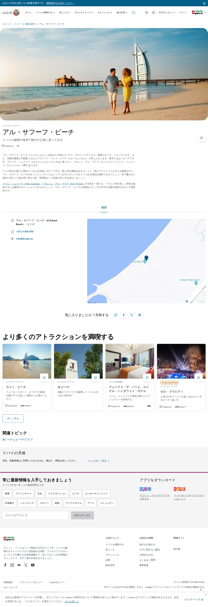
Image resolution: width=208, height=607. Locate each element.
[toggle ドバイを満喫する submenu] (54, 12)
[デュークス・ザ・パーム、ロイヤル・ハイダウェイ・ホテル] (130, 361)
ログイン (183, 12)
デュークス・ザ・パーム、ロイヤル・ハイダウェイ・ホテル (129, 389)
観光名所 (30, 24)
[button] (194, 599)
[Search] (147, 12)
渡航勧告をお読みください (59, 3)
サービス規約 (184, 587)
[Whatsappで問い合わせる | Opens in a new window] (116, 315)
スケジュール (103, 12)
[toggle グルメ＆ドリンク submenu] (92, 12)
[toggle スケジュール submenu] (111, 12)
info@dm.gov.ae (24, 239)
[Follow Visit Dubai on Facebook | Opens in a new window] (5, 565)
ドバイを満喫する (44, 12)
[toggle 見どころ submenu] (69, 12)
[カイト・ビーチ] (27, 361)
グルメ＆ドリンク (82, 12)
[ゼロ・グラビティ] (181, 361)
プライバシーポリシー (163, 587)
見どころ (63, 12)
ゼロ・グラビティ (171, 392)
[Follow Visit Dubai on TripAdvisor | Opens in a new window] (19, 565)
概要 (104, 207)
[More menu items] (133, 12)
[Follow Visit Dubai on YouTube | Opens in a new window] (32, 565)
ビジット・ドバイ (12, 24)
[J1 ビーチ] (78, 361)
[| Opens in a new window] (12, 565)
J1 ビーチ (63, 387)
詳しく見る (13, 418)
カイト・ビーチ (16, 387)
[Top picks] (153, 12)
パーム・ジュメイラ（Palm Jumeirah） (22, 184)
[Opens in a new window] (124, 315)
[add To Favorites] (202, 138)
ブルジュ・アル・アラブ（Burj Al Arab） (64, 184)
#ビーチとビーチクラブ (18, 439)
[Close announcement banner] (204, 3)
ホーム (28, 12)
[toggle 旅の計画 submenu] (126, 12)
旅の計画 (121, 12)
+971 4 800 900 (25, 231)
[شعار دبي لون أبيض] (9, 539)
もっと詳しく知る (97, 461)
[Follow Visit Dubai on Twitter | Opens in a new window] (26, 565)
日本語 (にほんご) (166, 12)
